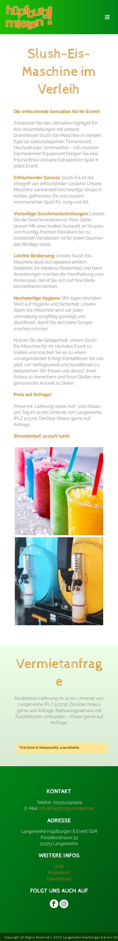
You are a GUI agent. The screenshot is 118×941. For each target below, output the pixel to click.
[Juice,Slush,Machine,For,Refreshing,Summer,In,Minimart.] (59, 581)
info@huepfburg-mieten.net (66, 808)
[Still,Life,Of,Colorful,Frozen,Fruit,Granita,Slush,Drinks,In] (59, 491)
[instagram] (64, 904)
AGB (59, 866)
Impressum (59, 872)
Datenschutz (59, 878)
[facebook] (54, 904)
